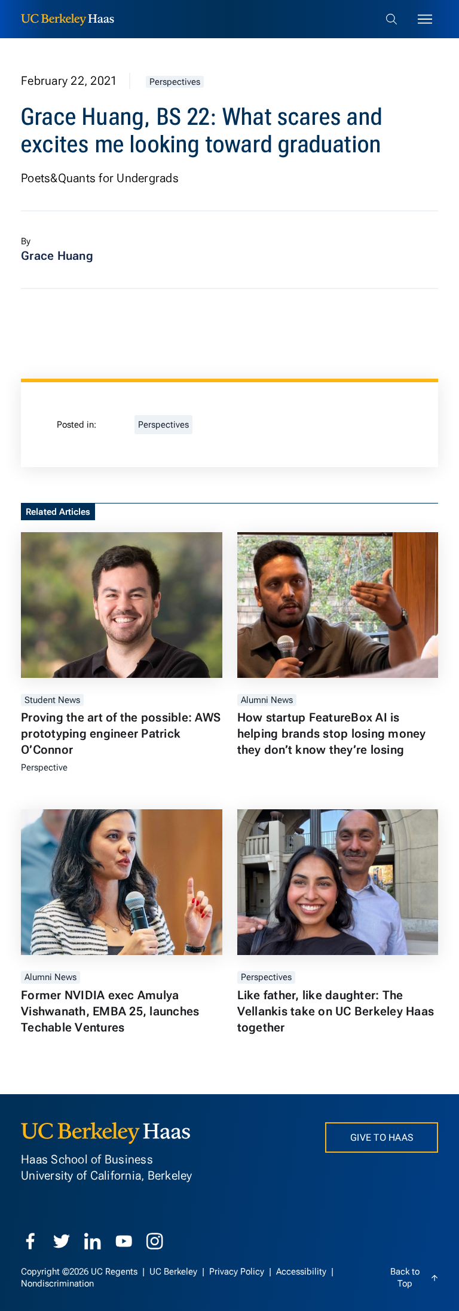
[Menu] (425, 19)
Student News (52, 700)
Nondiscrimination (57, 1283)
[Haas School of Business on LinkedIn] (92, 1241)
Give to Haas (381, 1137)
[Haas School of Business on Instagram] (154, 1241)
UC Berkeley (174, 1271)
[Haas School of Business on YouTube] (123, 1241)
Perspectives (174, 81)
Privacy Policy (238, 1271)
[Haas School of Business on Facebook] (30, 1241)
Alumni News (267, 700)
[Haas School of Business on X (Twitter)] (61, 1241)
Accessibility (302, 1271)
